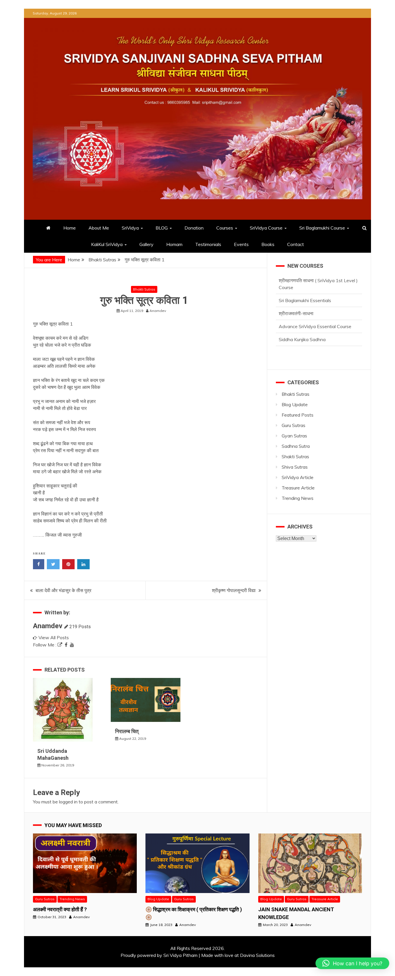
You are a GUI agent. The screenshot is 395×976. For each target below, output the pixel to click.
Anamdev (47, 626)
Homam (174, 244)
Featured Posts (297, 415)
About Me (98, 228)
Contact (295, 244)
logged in (68, 802)
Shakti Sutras (295, 456)
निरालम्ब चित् (127, 731)
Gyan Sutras (294, 436)
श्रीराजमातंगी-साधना (296, 293)
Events (241, 244)
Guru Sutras (293, 425)
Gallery (146, 244)
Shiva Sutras (295, 467)
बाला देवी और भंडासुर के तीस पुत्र (63, 590)
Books (267, 244)
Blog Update (295, 404)
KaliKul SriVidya (107, 244)
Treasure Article (298, 488)
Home (69, 228)
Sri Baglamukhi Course (322, 228)
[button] (352, 963)
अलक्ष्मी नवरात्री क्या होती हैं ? (60, 909)
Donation (194, 228)
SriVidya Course (266, 228)
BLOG (162, 228)
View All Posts (53, 637)
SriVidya (130, 228)
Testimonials (208, 244)
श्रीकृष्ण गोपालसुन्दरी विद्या (234, 590)
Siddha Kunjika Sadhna (302, 319)
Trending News (297, 498)
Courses (224, 228)
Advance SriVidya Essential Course (315, 306)
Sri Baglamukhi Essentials (305, 280)
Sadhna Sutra (296, 446)
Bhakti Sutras (144, 289)
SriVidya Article (297, 477)
